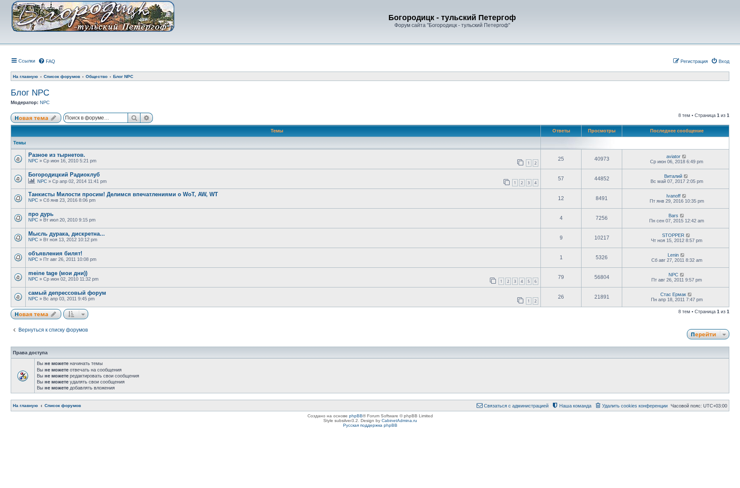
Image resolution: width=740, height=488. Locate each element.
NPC (45, 102)
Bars (673, 215)
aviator (673, 156)
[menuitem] (46, 61)
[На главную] (93, 16)
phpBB (356, 415)
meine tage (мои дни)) (57, 273)
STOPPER (673, 235)
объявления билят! (55, 253)
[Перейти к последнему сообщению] (684, 156)
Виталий (673, 176)
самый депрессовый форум (67, 293)
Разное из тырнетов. (56, 155)
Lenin (673, 254)
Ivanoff (673, 195)
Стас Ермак (673, 294)
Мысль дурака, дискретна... (66, 234)
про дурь (41, 214)
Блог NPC (30, 92)
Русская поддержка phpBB (370, 425)
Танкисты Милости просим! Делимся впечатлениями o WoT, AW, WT (123, 194)
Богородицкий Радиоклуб (64, 174)
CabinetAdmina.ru (399, 420)
